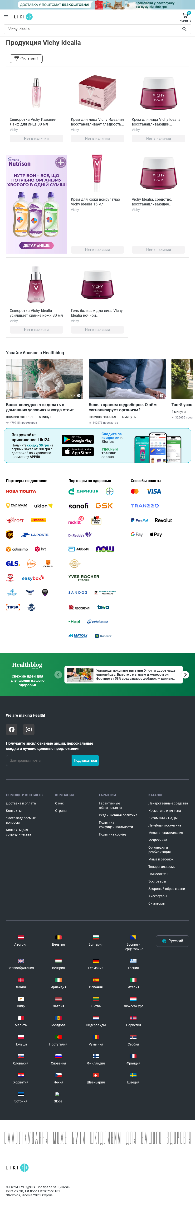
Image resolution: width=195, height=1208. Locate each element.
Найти (185, 29)
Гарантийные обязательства (110, 805)
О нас (59, 803)
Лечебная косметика (164, 825)
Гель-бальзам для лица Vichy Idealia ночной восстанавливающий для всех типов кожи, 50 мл (97, 317)
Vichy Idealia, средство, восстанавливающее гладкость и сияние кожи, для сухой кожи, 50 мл (155, 206)
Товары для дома (162, 867)
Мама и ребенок (161, 859)
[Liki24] (17, 1167)
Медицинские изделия (165, 833)
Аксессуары (157, 896)
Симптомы (156, 903)
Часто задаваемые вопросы (21, 820)
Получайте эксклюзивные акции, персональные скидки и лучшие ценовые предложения (49, 746)
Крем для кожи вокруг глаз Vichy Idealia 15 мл (95, 201)
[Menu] (6, 16)
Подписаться (85, 760)
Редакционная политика (118, 815)
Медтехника (157, 840)
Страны (61, 811)
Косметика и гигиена (164, 811)
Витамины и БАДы (163, 818)
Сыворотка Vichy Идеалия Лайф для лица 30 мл (33, 121)
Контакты (14, 811)
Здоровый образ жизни (166, 889)
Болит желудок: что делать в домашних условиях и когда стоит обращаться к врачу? (40, 407)
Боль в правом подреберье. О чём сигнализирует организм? (123, 407)
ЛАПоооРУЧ (158, 874)
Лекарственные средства (168, 803)
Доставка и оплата (21, 803)
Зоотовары (157, 881)
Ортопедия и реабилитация (159, 850)
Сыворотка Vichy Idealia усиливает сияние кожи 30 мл (36, 313)
